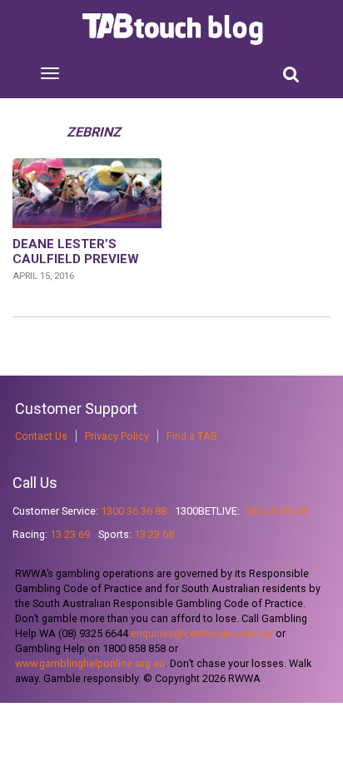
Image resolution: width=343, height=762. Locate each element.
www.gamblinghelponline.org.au (90, 663)
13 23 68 (154, 534)
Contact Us (41, 436)
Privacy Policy (117, 436)
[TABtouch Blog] (174, 29)
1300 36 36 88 (134, 511)
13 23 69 (70, 534)
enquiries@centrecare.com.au (202, 633)
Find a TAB (192, 436)
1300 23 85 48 (275, 511)
